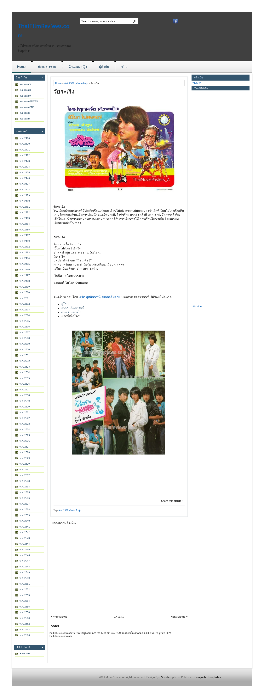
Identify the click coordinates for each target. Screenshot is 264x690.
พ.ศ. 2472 (25, 155)
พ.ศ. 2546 (25, 555)
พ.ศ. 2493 (25, 252)
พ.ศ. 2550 (25, 578)
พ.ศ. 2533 (25, 481)
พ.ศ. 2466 (25, 138)
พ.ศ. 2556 (25, 612)
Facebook (25, 653)
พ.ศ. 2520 (25, 406)
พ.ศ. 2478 (25, 189)
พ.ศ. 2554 (25, 601)
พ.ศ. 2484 (25, 224)
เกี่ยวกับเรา (198, 306)
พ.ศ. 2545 (25, 549)
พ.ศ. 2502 (25, 303)
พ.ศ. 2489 (25, 241)
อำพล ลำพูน (82, 83)
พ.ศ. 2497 (25, 275)
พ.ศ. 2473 (25, 161)
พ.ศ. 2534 (25, 486)
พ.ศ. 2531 (25, 469)
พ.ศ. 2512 (25, 361)
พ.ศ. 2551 (25, 584)
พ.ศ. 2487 (25, 235)
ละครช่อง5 (25, 113)
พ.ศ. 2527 (25, 446)
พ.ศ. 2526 (25, 441)
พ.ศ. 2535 (25, 492)
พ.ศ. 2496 (25, 269)
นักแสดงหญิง (77, 67)
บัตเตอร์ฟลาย (111, 297)
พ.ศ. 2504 (25, 315)
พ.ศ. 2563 (25, 629)
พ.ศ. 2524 (25, 429)
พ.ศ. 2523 (25, 424)
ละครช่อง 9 (25, 96)
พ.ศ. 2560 (25, 618)
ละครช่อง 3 (25, 84)
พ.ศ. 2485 (25, 229)
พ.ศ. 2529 (25, 458)
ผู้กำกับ (104, 67)
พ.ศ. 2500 (25, 292)
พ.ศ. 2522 (25, 418)
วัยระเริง (64, 91)
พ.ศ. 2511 (25, 355)
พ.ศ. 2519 (25, 401)
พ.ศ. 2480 (25, 201)
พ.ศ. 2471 (25, 149)
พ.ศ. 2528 (25, 452)
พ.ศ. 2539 (25, 515)
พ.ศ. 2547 (25, 561)
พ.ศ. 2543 (25, 538)
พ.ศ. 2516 (25, 383)
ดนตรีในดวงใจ (71, 312)
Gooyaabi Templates (207, 677)
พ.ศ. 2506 (25, 326)
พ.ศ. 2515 (25, 378)
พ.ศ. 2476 (25, 178)
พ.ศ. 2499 (25, 286)
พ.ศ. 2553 (25, 595)
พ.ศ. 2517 (25, 389)
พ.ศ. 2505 (25, 321)
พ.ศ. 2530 (25, 463)
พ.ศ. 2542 (25, 532)
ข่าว (124, 67)
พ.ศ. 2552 (25, 589)
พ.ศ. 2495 (25, 264)
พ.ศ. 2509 (25, 344)
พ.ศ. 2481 (25, 206)
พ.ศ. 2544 (25, 543)
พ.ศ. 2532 (25, 475)
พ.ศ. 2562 (25, 623)
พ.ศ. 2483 (25, 218)
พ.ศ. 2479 (25, 195)
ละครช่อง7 (25, 118)
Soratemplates (171, 677)
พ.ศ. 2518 (25, 395)
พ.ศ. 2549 (25, 572)
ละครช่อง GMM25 (29, 101)
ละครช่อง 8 (25, 90)
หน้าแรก (119, 617)
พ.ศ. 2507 (25, 332)
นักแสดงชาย (47, 67)
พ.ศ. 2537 (25, 504)
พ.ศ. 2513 (25, 366)
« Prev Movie (58, 616)
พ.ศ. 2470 (25, 144)
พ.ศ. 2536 (25, 498)
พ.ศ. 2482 (25, 212)
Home (21, 67)
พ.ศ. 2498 (25, 281)
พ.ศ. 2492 (25, 246)
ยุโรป (64, 304)
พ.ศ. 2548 (25, 566)
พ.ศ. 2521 (25, 412)
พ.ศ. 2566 (25, 635)
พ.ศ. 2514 (25, 372)
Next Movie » (179, 616)
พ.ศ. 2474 (25, 166)
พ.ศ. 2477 (25, 184)
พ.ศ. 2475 (25, 172)
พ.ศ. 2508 (25, 338)
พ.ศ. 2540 (25, 521)
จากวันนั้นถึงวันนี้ (72, 308)
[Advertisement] (221, 246)
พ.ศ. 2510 (25, 349)
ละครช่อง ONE (27, 107)
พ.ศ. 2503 (25, 309)
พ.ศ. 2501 (25, 298)
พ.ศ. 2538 (25, 509)
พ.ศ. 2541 (25, 526)
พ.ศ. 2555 (25, 606)
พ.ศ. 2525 (25, 435)
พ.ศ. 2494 (25, 258)
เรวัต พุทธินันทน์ (89, 297)
